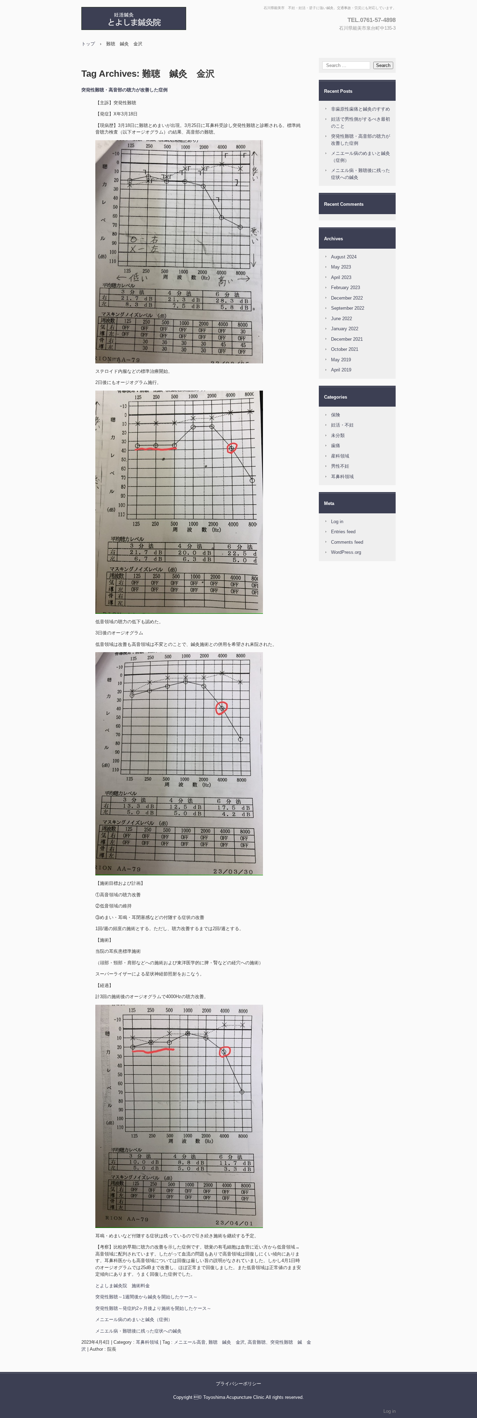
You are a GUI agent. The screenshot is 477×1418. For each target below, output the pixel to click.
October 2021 (344, 349)
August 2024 (344, 256)
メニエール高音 (190, 1342)
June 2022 (341, 318)
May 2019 (341, 359)
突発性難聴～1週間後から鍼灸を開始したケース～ (146, 1296)
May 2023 (341, 267)
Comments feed (347, 542)
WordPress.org (346, 552)
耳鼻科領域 (147, 1342)
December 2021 (347, 339)
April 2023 (341, 277)
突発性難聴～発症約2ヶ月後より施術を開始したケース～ (153, 1308)
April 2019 (341, 369)
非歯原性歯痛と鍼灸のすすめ (360, 109)
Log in (337, 521)
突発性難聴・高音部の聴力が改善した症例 (124, 89)
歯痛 (335, 445)
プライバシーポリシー (238, 1383)
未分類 (338, 435)
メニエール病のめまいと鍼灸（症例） (134, 1319)
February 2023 (345, 287)
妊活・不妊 (342, 425)
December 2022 (347, 298)
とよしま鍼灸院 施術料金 (122, 1285)
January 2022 (344, 328)
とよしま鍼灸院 (156, 18)
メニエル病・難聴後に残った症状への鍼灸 (138, 1331)
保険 (335, 414)
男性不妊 (340, 466)
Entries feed (343, 531)
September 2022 (347, 308)
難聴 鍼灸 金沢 (226, 1342)
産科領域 (340, 456)
